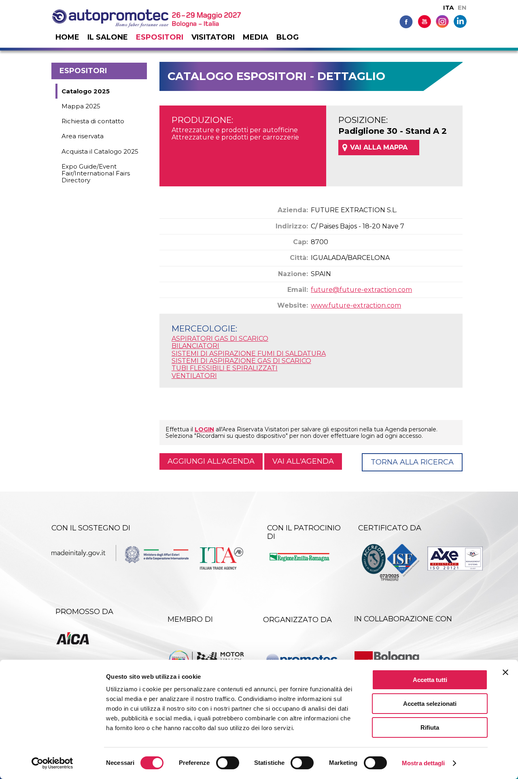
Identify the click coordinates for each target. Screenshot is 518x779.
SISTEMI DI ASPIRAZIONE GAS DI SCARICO (241, 361)
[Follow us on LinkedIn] (460, 21)
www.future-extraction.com (356, 305)
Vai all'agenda (303, 461)
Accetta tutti (430, 679)
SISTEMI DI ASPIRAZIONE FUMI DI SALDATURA (249, 353)
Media (255, 37)
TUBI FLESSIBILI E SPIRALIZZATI (225, 368)
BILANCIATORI (195, 346)
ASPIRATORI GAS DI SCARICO (220, 338)
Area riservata (83, 136)
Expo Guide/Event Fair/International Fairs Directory (96, 173)
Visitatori (213, 37)
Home (67, 37)
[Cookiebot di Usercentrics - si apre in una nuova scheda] (52, 763)
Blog (287, 37)
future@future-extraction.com (361, 289)
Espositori (159, 37)
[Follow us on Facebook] (406, 21)
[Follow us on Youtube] (424, 21)
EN (462, 7)
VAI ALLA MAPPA (379, 147)
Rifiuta (429, 727)
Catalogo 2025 (86, 91)
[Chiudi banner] (505, 672)
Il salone (107, 37)
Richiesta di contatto (93, 121)
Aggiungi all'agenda (211, 461)
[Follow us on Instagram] (442, 21)
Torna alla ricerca (412, 462)
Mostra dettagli (423, 763)
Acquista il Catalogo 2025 (100, 151)
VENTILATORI (194, 376)
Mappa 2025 (81, 106)
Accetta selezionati (429, 703)
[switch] (227, 762)
